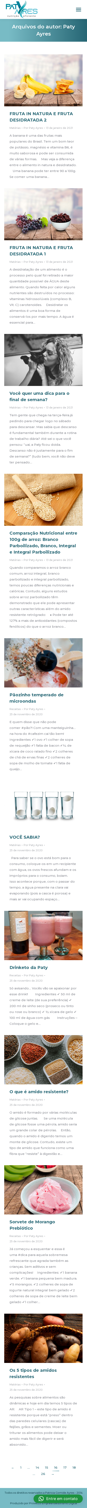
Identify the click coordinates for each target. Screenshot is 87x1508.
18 (74, 1467)
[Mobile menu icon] (78, 9)
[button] (58, 1499)
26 (43, 1474)
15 (46, 1467)
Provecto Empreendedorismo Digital (53, 1503)
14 (37, 1467)
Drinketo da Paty (29, 967)
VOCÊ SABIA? (25, 837)
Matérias (15, 127)
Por (33, 127)
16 (55, 1467)
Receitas (15, 709)
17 (65, 1467)
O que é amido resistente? (39, 1091)
